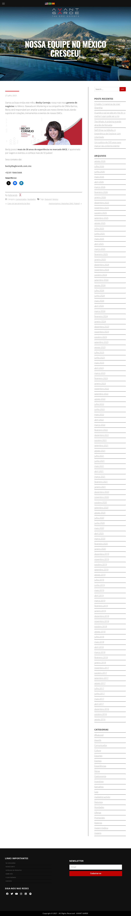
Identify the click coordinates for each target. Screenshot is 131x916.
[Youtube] (16, 893)
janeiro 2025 (100, 259)
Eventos (97, 760)
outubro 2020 (100, 502)
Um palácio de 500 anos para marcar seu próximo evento (107, 144)
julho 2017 (99, 688)
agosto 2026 (99, 161)
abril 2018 (99, 647)
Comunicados (21, 199)
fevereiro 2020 (101, 543)
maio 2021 (99, 466)
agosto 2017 (99, 683)
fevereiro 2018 (101, 657)
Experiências (100, 766)
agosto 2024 (99, 285)
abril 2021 (99, 471)
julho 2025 (99, 228)
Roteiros (98, 822)
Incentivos (98, 781)
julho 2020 (99, 518)
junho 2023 (99, 357)
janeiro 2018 (100, 662)
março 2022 (99, 425)
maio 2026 (99, 176)
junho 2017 (99, 693)
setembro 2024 (101, 280)
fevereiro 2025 (101, 254)
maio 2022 (99, 414)
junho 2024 (99, 295)
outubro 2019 (100, 564)
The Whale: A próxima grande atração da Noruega (107, 123)
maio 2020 (99, 528)
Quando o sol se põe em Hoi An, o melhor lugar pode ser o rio (109, 114)
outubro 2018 (100, 626)
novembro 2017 (101, 667)
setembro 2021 (101, 445)
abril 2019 (99, 595)
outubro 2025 (100, 213)
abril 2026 (99, 182)
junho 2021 (99, 461)
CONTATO (9, 881)
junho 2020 (99, 523)
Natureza (98, 802)
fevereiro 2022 (101, 430)
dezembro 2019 (101, 554)
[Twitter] (12, 893)
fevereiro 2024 (101, 316)
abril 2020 (99, 533)
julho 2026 (99, 166)
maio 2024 (99, 300)
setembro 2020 (101, 507)
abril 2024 (99, 306)
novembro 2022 (101, 388)
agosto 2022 (99, 399)
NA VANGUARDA (10, 863)
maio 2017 (99, 698)
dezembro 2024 (101, 264)
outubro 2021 (100, 440)
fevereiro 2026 (101, 192)
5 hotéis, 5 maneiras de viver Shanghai (107, 106)
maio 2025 (99, 238)
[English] (46, 3)
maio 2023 (99, 362)
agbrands (12, 195)
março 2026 (99, 187)
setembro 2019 (101, 569)
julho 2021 (99, 456)
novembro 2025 (101, 207)
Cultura (97, 750)
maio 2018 (99, 642)
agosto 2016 (99, 719)
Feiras (97, 771)
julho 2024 (99, 290)
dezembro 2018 (101, 616)
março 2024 (99, 311)
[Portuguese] (50, 3)
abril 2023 (99, 368)
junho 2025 (99, 233)
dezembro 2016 (101, 709)
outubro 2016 (100, 714)
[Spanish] (53, 3)
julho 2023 (99, 352)
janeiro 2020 (100, 549)
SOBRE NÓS (9, 874)
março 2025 (99, 249)
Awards (97, 740)
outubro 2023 (100, 337)
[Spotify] (30, 893)
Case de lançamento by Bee (19, 203)
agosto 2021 (99, 450)
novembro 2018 (101, 621)
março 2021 (99, 476)
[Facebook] (7, 893)
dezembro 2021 (101, 435)
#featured (98, 735)
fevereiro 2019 (101, 605)
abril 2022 (99, 419)
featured (48, 199)
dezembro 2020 (101, 492)
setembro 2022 (101, 394)
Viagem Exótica (101, 828)
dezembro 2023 (101, 326)
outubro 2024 (100, 275)
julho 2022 (99, 404)
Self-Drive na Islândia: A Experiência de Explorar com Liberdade (107, 134)
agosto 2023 (99, 347)
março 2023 (99, 373)
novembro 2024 (101, 269)
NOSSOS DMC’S (10, 867)
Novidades (31, 199)
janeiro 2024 (100, 321)
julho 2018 (99, 636)
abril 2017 (99, 704)
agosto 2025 (99, 223)
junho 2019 (99, 585)
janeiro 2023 (100, 383)
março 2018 (99, 652)
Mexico (55, 199)
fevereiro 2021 (101, 481)
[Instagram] (21, 893)
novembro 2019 (101, 559)
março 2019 (99, 600)
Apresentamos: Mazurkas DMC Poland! (64, 203)
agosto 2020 (99, 512)
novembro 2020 (101, 497)
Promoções (99, 817)
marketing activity (102, 797)
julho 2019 (99, 580)
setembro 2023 (101, 342)
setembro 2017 (101, 678)
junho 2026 (99, 171)
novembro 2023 (101, 331)
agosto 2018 (99, 631)
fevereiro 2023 (101, 378)
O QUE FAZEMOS (11, 877)
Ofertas (97, 812)
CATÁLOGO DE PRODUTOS (13, 870)
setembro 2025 (101, 218)
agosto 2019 (99, 574)
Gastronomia (100, 776)
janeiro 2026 (100, 197)
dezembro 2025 (101, 202)
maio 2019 (99, 590)
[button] (3, 3)
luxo (96, 791)
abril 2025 (99, 244)
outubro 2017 (100, 673)
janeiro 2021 (100, 487)
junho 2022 (99, 409)
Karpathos (98, 786)
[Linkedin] (25, 893)
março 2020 (99, 538)
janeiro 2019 (100, 611)
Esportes (98, 755)
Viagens (97, 833)
